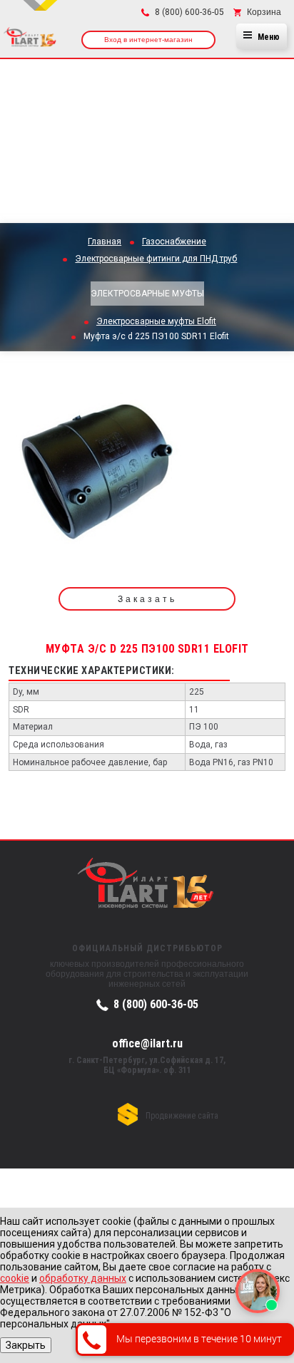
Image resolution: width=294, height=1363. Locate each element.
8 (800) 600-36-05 (155, 1004)
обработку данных (82, 1278)
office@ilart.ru (147, 1043)
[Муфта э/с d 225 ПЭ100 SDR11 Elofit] (100, 474)
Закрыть (26, 1345)
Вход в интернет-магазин (148, 39)
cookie (14, 1278)
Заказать (147, 599)
